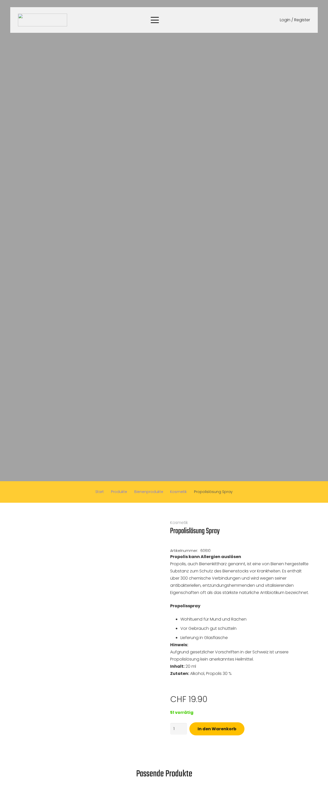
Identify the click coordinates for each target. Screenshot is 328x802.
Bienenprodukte (148, 491)
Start (99, 491)
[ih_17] (42, 20)
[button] (154, 20)
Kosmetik (178, 491)
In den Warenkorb (217, 729)
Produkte (119, 491)
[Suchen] (249, 20)
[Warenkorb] (262, 20)
